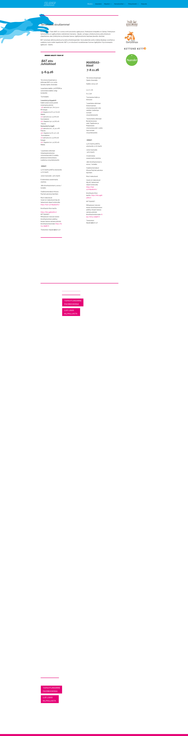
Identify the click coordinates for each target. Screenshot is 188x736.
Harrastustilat (119, 4)
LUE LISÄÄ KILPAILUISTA (49, 699)
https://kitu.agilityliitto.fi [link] (48, 212)
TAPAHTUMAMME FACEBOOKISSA (51, 689)
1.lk (42, 117)
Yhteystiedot (132, 4)
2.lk (42, 121)
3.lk (42, 107)
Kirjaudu (144, 4)
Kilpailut (107, 4)
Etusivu (90, 4)
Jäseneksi (98, 4)
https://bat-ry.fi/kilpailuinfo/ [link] (50, 204)
